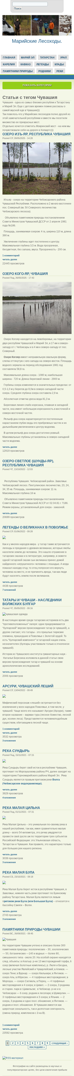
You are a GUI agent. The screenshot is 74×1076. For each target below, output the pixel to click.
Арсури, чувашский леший (27, 686)
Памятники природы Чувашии (31, 929)
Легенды (42, 64)
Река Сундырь (16, 751)
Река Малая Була (18, 872)
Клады (59, 64)
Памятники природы (18, 71)
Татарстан (47, 57)
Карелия (9, 64)
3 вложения (9, 740)
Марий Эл (27, 57)
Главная (9, 57)
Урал (63, 57)
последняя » (37, 1047)
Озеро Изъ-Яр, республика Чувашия (36, 134)
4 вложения (9, 797)
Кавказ (26, 64)
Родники (44, 71)
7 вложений (9, 590)
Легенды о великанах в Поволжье (35, 527)
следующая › (60, 1043)
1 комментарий (11, 255)
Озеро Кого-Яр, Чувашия (25, 274)
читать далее (9, 259)
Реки (60, 71)
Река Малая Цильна (21, 808)
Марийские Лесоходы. (37, 41)
